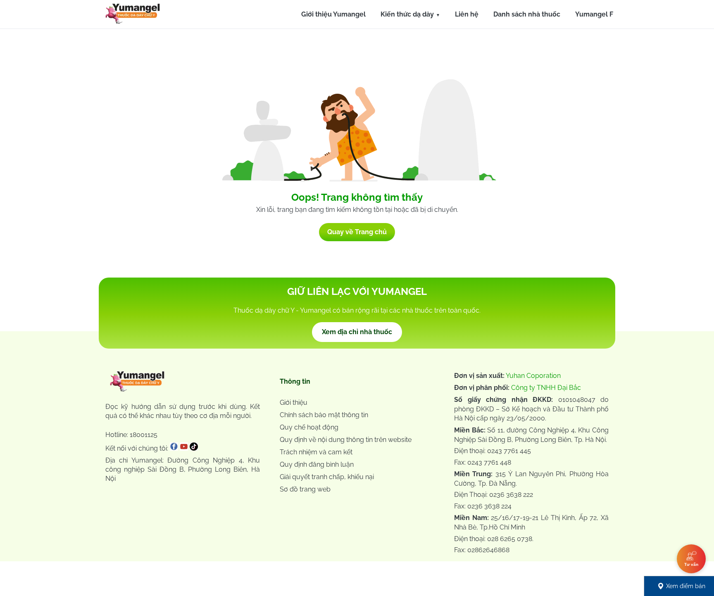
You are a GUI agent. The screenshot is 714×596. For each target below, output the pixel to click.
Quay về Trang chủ (357, 232)
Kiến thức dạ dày (407, 14)
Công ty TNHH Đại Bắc (546, 388)
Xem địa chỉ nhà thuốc (357, 332)
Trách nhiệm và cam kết (316, 452)
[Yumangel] (132, 15)
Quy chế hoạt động (309, 427)
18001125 (143, 435)
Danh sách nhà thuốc (526, 14)
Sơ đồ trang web (305, 489)
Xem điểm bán (685, 586)
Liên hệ (466, 14)
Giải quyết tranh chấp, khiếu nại (327, 477)
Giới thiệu (293, 402)
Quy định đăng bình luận (317, 464)
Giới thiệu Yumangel (333, 14)
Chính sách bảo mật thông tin (324, 415)
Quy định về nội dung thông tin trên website (346, 440)
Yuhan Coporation (533, 376)
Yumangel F (594, 14)
